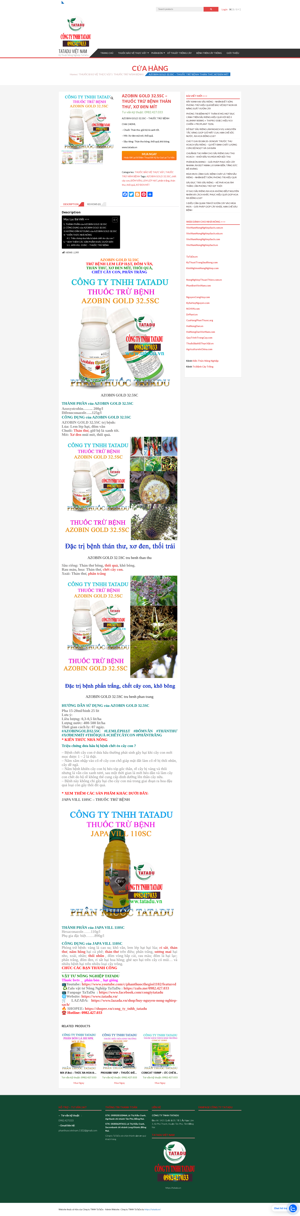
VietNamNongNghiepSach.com (203, 239)
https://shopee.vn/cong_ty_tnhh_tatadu (116, 1009)
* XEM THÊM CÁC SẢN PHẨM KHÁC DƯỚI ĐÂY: (90, 241)
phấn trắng (164, 180)
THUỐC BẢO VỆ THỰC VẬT (132, 53)
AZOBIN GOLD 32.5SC (159, 176)
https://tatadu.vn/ (153, 1209)
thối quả (131, 184)
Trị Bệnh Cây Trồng (202, 366)
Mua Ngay (78, 1082)
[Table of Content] (115, 219)
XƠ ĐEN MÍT (143, 184)
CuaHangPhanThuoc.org (199, 320)
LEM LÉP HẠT (150, 180)
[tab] (72, 204)
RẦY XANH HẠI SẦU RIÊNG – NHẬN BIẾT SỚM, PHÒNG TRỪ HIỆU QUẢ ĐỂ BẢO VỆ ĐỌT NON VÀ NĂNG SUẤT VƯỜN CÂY (211, 105)
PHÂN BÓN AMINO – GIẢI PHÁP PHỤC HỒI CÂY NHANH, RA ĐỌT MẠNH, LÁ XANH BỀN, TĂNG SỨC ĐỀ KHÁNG (212, 165)
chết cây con (112, 569)
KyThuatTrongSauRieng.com (202, 262)
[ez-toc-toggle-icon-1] (113, 219)
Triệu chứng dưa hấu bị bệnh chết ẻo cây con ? (92, 238)
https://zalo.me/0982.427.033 (146, 988)
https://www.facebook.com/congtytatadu (131, 992)
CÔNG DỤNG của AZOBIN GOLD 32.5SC (86, 227)
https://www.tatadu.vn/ (99, 996)
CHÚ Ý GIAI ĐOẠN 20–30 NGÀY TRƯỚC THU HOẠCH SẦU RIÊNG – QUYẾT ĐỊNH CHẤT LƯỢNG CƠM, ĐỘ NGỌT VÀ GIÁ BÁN (211, 144)
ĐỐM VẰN (136, 180)
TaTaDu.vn (192, 256)
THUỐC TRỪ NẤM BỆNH (128, 74)
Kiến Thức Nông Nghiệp (205, 360)
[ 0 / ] (235, 9)
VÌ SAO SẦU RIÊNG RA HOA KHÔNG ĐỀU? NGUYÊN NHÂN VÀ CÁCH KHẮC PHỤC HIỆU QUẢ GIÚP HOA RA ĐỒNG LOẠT (212, 194)
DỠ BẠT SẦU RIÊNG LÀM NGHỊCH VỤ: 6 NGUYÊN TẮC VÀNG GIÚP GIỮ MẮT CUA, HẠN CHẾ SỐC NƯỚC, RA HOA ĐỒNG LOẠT (211, 132)
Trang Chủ (106, 53)
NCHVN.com (193, 308)
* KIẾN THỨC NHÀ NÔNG (79, 234)
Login (225, 9)
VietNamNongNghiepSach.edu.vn (204, 233)
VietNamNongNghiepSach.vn (202, 245)
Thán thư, (81, 430)
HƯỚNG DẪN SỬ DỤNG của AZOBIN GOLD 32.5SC (91, 231)
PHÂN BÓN (157, 53)
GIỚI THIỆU (233, 53)
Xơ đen (75, 435)
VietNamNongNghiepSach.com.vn (204, 227)
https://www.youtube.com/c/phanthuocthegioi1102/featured (129, 984)
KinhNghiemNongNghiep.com (202, 268)
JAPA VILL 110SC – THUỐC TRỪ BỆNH (90, 245)
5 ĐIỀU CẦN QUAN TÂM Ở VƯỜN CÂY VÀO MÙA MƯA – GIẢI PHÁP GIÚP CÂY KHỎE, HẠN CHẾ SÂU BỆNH (212, 206)
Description (71, 204)
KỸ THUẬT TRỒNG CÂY (179, 53)
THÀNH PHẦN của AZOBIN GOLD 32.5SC (86, 224)
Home (73, 74)
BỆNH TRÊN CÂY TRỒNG (209, 53)
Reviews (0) (94, 204)
